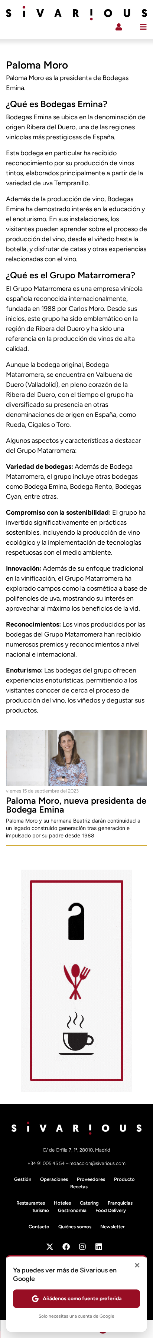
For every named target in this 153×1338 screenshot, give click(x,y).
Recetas (79, 1186)
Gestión (22, 1179)
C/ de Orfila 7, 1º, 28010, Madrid (76, 1150)
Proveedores (91, 1179)
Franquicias (120, 1203)
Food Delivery (110, 1210)
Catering (89, 1203)
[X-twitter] (49, 1246)
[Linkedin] (98, 1246)
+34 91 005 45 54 (46, 1163)
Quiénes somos (74, 1226)
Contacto (39, 1226)
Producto (124, 1179)
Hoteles (62, 1203)
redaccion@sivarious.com (97, 1163)
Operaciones (54, 1179)
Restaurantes (30, 1203)
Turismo (40, 1210)
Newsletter (112, 1226)
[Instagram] (82, 1246)
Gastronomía (72, 1210)
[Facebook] (66, 1246)
